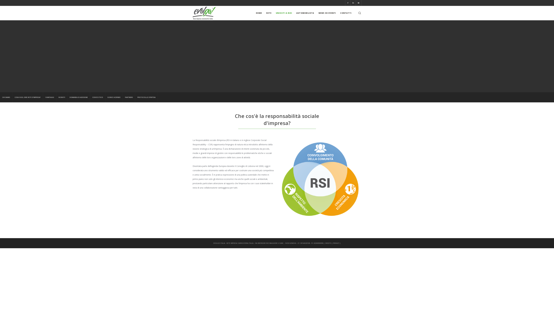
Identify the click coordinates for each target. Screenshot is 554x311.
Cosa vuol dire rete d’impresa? (28, 97)
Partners (129, 97)
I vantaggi (49, 97)
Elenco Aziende (113, 97)
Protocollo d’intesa (146, 97)
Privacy (336, 243)
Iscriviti (61, 97)
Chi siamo (6, 97)
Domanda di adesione (79, 97)
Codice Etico (97, 97)
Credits (328, 243)
